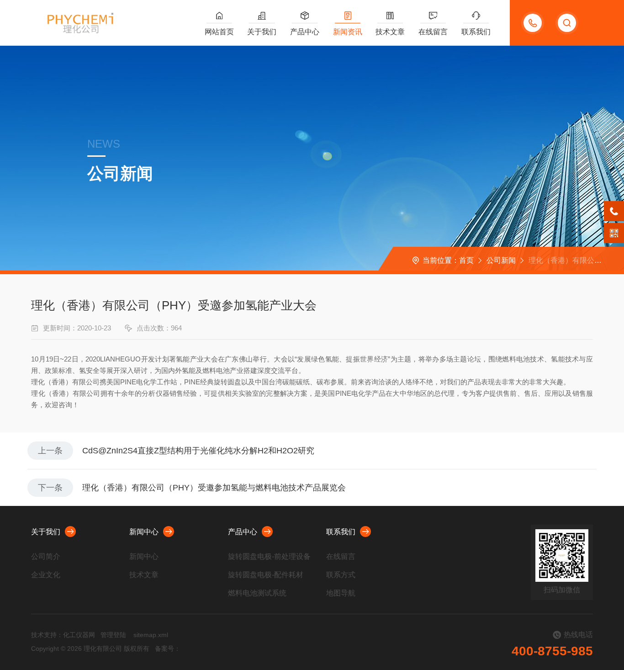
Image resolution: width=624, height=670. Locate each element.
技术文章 (390, 32)
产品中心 (304, 32)
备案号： (167, 648)
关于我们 (261, 32)
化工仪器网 (79, 634)
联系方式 (340, 575)
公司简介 (45, 556)
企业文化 (45, 575)
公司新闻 (501, 260)
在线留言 (433, 32)
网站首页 (219, 32)
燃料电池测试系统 (257, 593)
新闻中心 (144, 532)
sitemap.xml (150, 634)
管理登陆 (113, 634)
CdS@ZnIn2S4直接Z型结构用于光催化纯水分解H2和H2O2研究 (198, 450)
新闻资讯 (347, 32)
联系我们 (476, 32)
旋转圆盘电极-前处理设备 (269, 556)
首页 (466, 260)
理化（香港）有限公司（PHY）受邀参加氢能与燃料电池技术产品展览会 (214, 487)
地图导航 (340, 593)
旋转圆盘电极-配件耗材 (265, 575)
